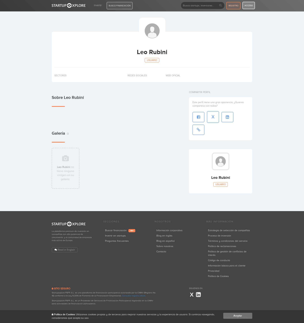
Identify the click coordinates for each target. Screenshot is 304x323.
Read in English (66, 249)
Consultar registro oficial (133, 295)
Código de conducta (219, 260)
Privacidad (213, 271)
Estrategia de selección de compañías (229, 230)
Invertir (98, 5)
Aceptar (237, 315)
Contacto (161, 251)
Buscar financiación (119, 230)
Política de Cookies (218, 276)
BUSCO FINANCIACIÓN (120, 5)
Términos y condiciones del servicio (228, 241)
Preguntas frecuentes (117, 241)
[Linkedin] (198, 295)
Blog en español (165, 241)
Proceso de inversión (219, 235)
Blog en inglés (164, 235)
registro (233, 5)
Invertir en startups (115, 235)
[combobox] (203, 5)
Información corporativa (169, 230)
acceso (249, 5)
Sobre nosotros (164, 246)
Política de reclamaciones (222, 246)
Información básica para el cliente (226, 265)
